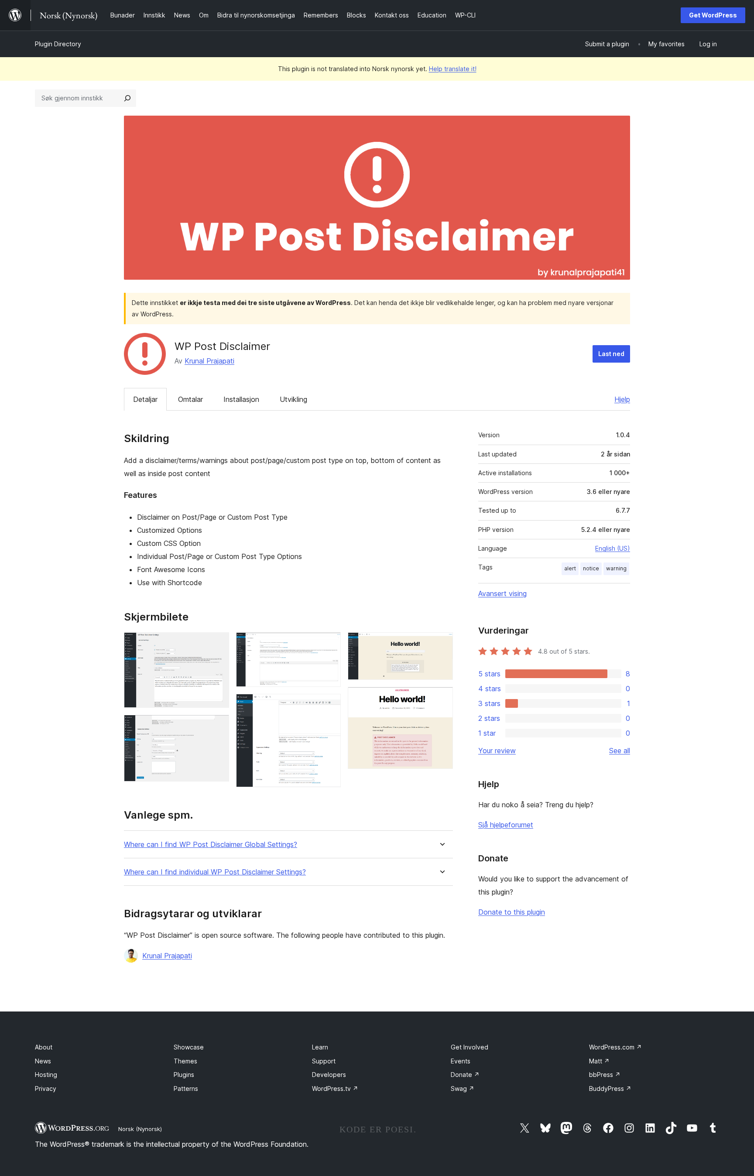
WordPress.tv (335, 1088)
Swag (462, 1088)
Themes (185, 1061)
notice (591, 568)
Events (460, 1061)
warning (616, 568)
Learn (320, 1047)
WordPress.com (615, 1047)
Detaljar (145, 399)
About (43, 1047)
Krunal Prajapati (209, 361)
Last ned (611, 353)
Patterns (186, 1088)
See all (619, 750)
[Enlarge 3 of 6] (329, 644)
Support (324, 1061)
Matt (599, 1061)
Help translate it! (452, 68)
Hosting (46, 1074)
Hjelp (622, 399)
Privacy (45, 1088)
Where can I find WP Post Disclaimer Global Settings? (210, 844)
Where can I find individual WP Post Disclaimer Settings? (215, 872)
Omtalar (190, 399)
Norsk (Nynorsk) (140, 1128)
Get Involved (469, 1047)
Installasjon (241, 399)
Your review (497, 750)
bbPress (604, 1074)
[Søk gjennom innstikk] (127, 98)
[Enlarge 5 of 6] (441, 644)
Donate (465, 1074)
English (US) (612, 548)
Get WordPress (713, 15)
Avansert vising (502, 593)
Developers (329, 1074)
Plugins (184, 1074)
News (43, 1061)
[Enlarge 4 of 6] (329, 705)
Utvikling (293, 399)
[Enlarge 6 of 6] (441, 698)
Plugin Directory (58, 44)
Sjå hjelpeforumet (505, 824)
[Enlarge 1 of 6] (217, 644)
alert (570, 568)
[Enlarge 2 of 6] (217, 726)
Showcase (189, 1047)
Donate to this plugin (511, 912)
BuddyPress (610, 1088)
